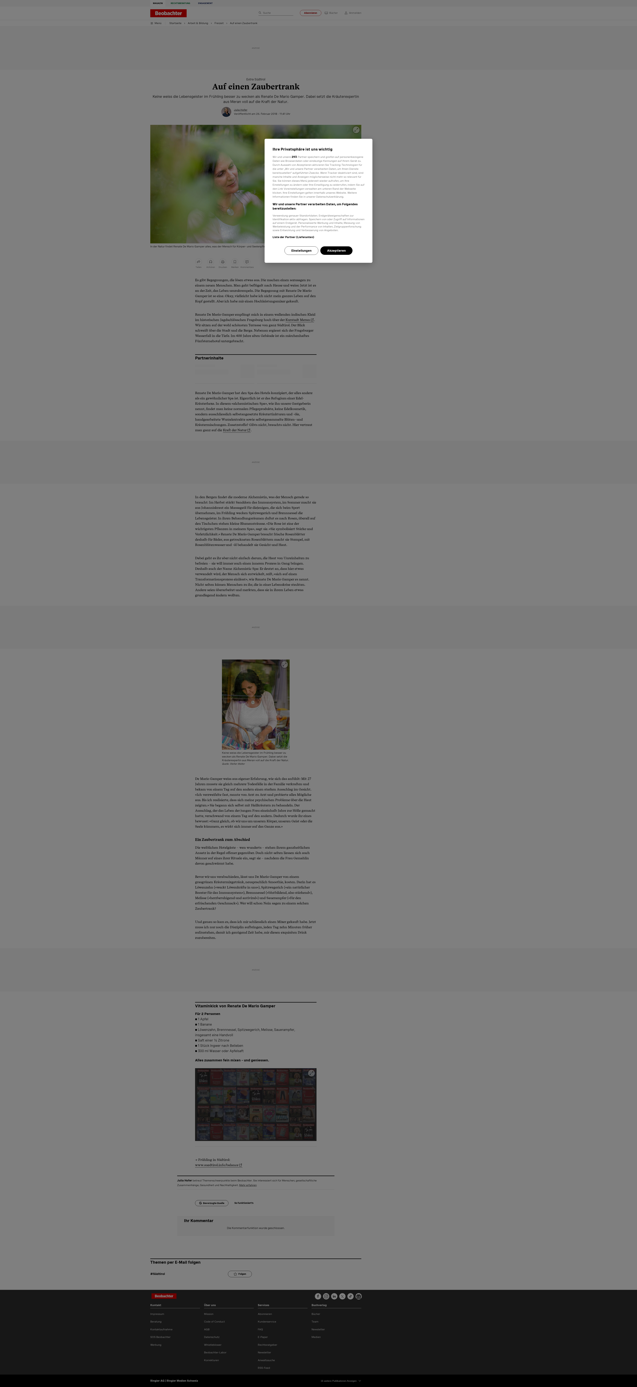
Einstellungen (301, 250)
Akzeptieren (336, 250)
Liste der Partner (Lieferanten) (293, 237)
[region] (318, 201)
